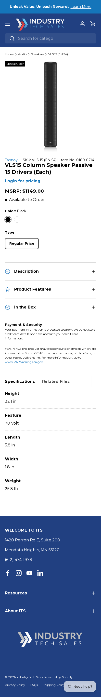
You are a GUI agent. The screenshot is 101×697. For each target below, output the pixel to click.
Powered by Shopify (58, 677)
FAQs (34, 685)
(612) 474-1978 (18, 559)
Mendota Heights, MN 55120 (32, 550)
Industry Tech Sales (29, 677)
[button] (93, 23)
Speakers (37, 54)
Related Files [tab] (56, 381)
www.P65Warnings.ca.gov (24, 362)
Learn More (81, 6)
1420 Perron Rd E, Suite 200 (32, 540)
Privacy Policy (15, 685)
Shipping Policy (54, 685)
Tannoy (11, 160)
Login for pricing (22, 181)
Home (9, 54)
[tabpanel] (50, 441)
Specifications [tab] (20, 381)
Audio (22, 54)
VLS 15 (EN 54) (58, 54)
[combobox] (50, 38)
